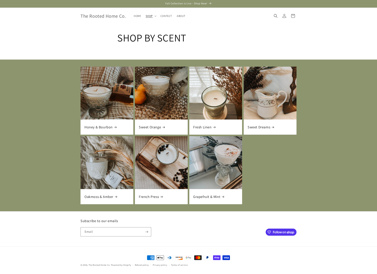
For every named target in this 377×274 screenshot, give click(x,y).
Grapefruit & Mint (206, 196)
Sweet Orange (150, 127)
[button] (150, 16)
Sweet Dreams (259, 127)
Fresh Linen (202, 127)
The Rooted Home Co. (99, 265)
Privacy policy (160, 265)
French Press (149, 196)
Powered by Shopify (121, 265)
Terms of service (179, 265)
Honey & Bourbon (98, 127)
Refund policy (142, 265)
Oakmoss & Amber (98, 196)
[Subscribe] (146, 231)
